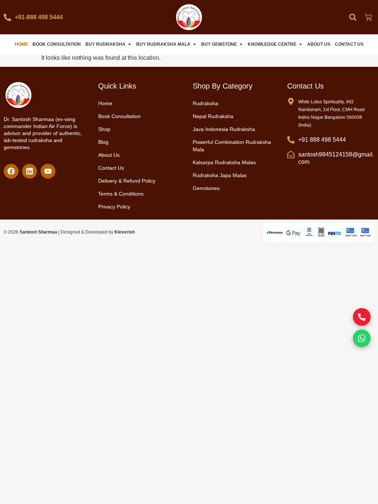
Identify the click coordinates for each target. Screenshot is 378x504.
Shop (104, 129)
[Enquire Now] (362, 317)
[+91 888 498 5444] (291, 140)
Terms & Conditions (121, 194)
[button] (353, 17)
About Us (109, 155)
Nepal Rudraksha (213, 116)
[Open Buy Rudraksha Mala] (194, 44)
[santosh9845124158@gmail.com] (291, 154)
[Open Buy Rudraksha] (129, 44)
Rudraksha (205, 103)
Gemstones (206, 188)
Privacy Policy (114, 207)
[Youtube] (48, 171)
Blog (103, 142)
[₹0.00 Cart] (368, 17)
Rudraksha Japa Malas (220, 175)
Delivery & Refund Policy (126, 181)
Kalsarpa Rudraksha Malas (224, 162)
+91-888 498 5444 (39, 17)
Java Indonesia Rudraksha (224, 129)
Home (105, 103)
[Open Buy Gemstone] (241, 44)
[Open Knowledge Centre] (300, 44)
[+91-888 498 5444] (7, 17)
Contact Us (111, 168)
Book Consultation (119, 116)
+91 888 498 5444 (322, 140)
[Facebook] (11, 171)
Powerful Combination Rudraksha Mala (232, 145)
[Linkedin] (29, 171)
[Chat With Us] (362, 338)
